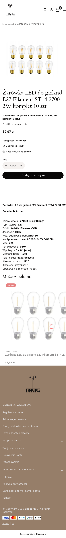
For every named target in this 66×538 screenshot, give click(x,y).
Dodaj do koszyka (33, 175)
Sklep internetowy (32, 534)
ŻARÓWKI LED (37, 24)
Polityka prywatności (14, 483)
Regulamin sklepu (12, 412)
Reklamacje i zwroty (14, 419)
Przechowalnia (10, 461)
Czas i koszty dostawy (15, 432)
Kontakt (6, 497)
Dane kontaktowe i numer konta (21, 490)
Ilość (4, 159)
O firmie (7, 477)
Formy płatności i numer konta (20, 426)
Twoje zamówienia (13, 448)
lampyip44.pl (8, 24)
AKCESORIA (22, 24)
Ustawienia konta (12, 455)
